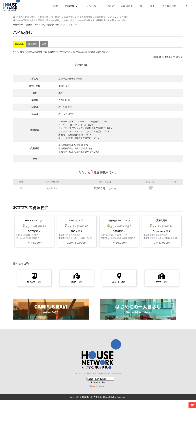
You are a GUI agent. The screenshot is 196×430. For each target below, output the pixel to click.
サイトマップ (78, 373)
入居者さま (127, 6)
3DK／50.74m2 (52, 188)
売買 (109, 6)
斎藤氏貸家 (161, 220)
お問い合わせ (117, 373)
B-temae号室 (160, 231)
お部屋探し (71, 6)
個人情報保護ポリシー (90, 373)
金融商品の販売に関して (105, 373)
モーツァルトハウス (34, 220)
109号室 (118, 231)
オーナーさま (147, 6)
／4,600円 (104, 188)
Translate (101, 386)
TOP (55, 6)
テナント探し (91, 6)
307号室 (33, 231)
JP (185, 6)
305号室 (75, 231)
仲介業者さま (169, 6)
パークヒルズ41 (77, 220)
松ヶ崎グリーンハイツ (119, 220)
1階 (21, 188)
